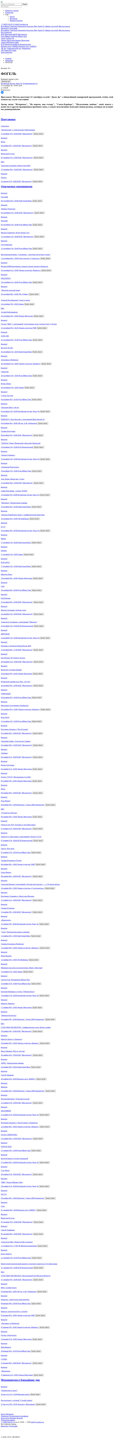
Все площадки (6, 32)
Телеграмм (13, 28)
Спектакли (14, 26)
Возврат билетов (16, 21)
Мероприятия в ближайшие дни (20, 1380)
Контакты (13, 18)
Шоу (35, 26)
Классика (30, 26)
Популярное (8, 119)
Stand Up (41, 26)
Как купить (5, 1418)
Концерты (22, 26)
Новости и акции (11, 10)
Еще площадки (6, 52)
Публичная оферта (8, 1420)
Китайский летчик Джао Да (11, 83)
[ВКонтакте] (2, 92)
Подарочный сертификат (18, 1416)
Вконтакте (5, 28)
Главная (8, 58)
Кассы (12, 16)
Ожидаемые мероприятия (16, 186)
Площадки (9, 12)
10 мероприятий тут (30, 83)
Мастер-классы (64, 26)
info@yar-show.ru (21, 24)
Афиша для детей (51, 26)
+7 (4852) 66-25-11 (8, 24)
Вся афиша (5, 26)
